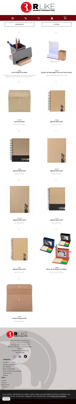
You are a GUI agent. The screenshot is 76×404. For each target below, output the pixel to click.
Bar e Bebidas (7, 367)
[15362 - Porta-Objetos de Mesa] (19, 52)
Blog (2, 389)
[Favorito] (19, 33)
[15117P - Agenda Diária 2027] (56, 150)
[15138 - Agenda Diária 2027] (56, 101)
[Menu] (12, 18)
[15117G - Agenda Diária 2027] (19, 199)
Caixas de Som (7, 373)
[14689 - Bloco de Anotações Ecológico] (56, 248)
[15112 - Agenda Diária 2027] (56, 199)
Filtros (56, 24)
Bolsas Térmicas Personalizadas (12, 371)
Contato (3, 380)
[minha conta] (52, 18)
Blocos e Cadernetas (9, 369)
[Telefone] (25, 18)
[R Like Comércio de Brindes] (38, 7)
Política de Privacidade (58, 396)
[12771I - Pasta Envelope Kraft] (19, 298)
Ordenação (19, 24)
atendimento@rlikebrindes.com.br (20, 343)
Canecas (5, 375)
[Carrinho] (65, 17)
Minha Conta (5, 385)
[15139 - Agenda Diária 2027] (19, 150)
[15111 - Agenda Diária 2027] (19, 248)
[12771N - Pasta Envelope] (19, 101)
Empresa (4, 382)
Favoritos (4, 387)
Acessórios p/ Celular (9, 362)
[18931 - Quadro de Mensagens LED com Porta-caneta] (56, 52)
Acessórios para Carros (9, 364)
